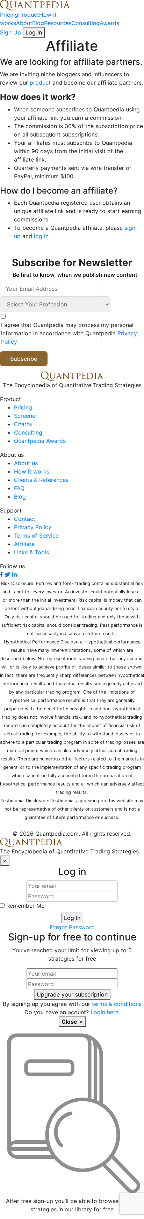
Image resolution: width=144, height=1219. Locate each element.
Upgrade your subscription (72, 994)
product (40, 82)
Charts (23, 424)
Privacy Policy (32, 527)
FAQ (19, 488)
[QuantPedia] (36, 4)
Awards (109, 22)
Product (28, 14)
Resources (57, 22)
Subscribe (23, 358)
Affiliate (24, 543)
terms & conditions (117, 1003)
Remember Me (24, 905)
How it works (31, 471)
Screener (25, 415)
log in (41, 236)
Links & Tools (31, 552)
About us (26, 463)
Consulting (85, 22)
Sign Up (11, 32)
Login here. (105, 1012)
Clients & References (41, 479)
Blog (38, 22)
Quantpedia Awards (40, 440)
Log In (34, 32)
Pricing (9, 14)
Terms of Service (36, 535)
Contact (24, 518)
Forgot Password (72, 927)
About (24, 22)
